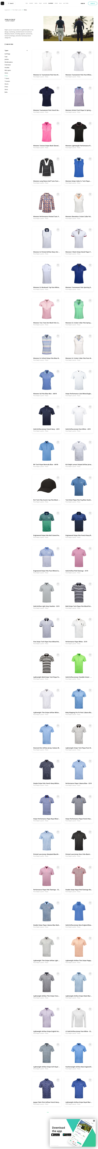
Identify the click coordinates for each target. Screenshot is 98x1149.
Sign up (92, 3)
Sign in (83, 3)
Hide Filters (9, 44)
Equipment (7, 10)
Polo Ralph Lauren (16, 10)
